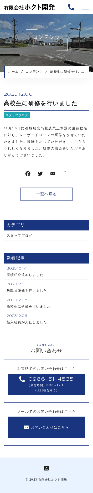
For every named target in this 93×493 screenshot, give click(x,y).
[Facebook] (28, 174)
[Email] (53, 174)
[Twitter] (40, 174)
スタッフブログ (17, 115)
